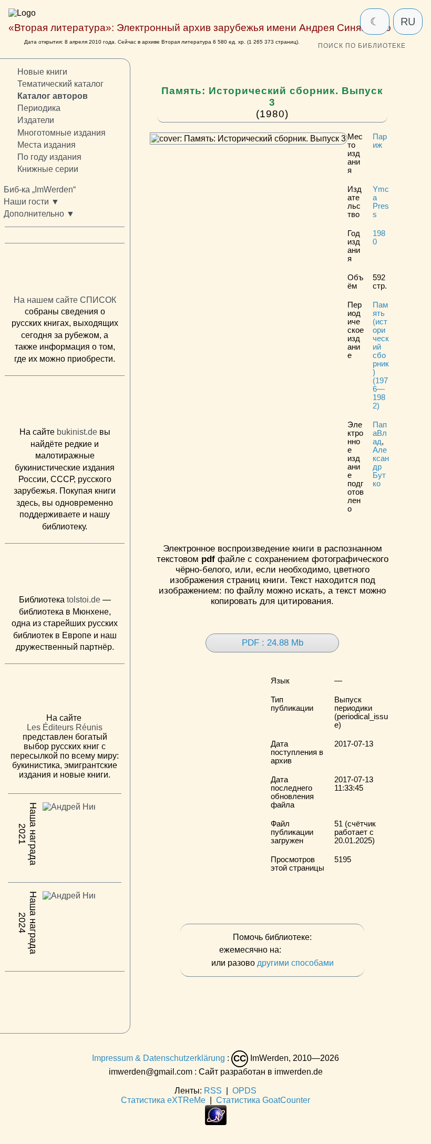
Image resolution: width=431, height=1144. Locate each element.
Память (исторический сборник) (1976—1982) (381, 355)
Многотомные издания (61, 132)
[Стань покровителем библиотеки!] (304, 950)
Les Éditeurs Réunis (64, 727)
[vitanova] (64, 999)
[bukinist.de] (64, 403)
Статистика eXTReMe (163, 1100)
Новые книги (42, 71)
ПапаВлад (380, 433)
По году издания (49, 156)
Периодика (38, 108)
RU (408, 21)
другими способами (295, 962)
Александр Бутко (381, 467)
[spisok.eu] (64, 271)
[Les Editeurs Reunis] (64, 691)
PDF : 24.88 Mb (272, 643)
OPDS (244, 1090)
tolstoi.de (83, 599)
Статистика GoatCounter (263, 1100)
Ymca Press (381, 202)
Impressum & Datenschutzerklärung (158, 1058)
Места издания (46, 144)
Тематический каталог (60, 83)
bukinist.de (77, 432)
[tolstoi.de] (64, 571)
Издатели (35, 120)
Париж (380, 140)
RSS (213, 1090)
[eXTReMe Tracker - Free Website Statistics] (216, 1122)
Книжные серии (47, 169)
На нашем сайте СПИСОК (65, 299)
